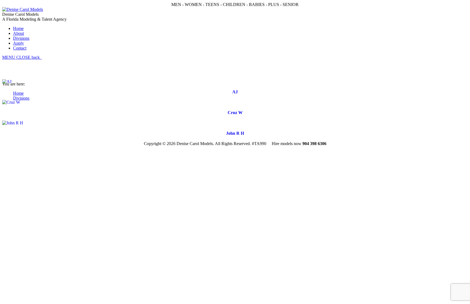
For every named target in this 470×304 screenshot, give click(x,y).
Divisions (21, 98)
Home (18, 93)
